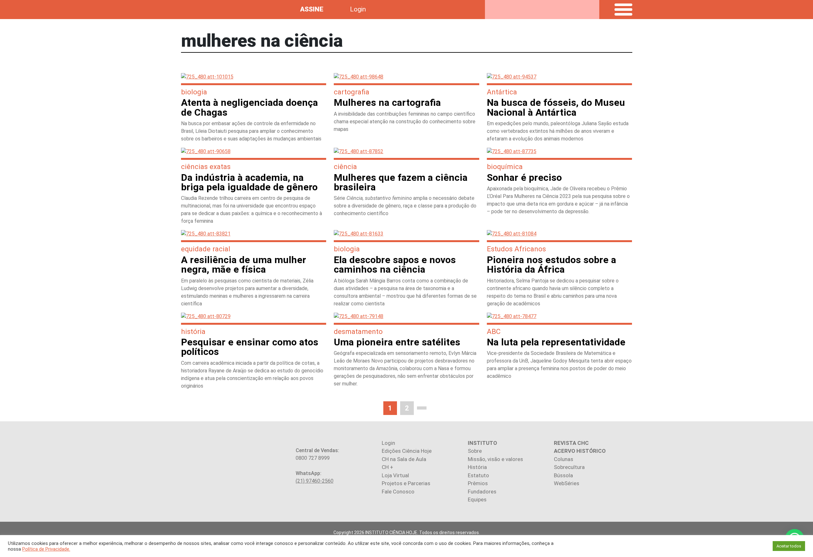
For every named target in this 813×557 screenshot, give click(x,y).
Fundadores (482, 491)
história (193, 331)
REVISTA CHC (571, 443)
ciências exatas (206, 166)
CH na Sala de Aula (404, 459)
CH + (387, 467)
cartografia (351, 92)
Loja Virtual (395, 475)
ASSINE (311, 9)
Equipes (477, 499)
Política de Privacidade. (46, 549)
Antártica (502, 92)
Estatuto (478, 475)
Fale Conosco (398, 491)
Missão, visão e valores (495, 459)
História (477, 467)
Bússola (563, 475)
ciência (345, 166)
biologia (194, 92)
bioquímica (505, 166)
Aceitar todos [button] (788, 546)
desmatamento (358, 331)
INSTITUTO (482, 443)
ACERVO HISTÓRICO (580, 451)
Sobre (475, 451)
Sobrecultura (569, 467)
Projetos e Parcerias (406, 483)
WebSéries (566, 483)
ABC (494, 331)
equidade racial (205, 249)
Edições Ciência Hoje (407, 451)
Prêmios (478, 483)
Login (358, 9)
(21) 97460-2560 (314, 481)
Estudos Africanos (516, 249)
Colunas (563, 459)
